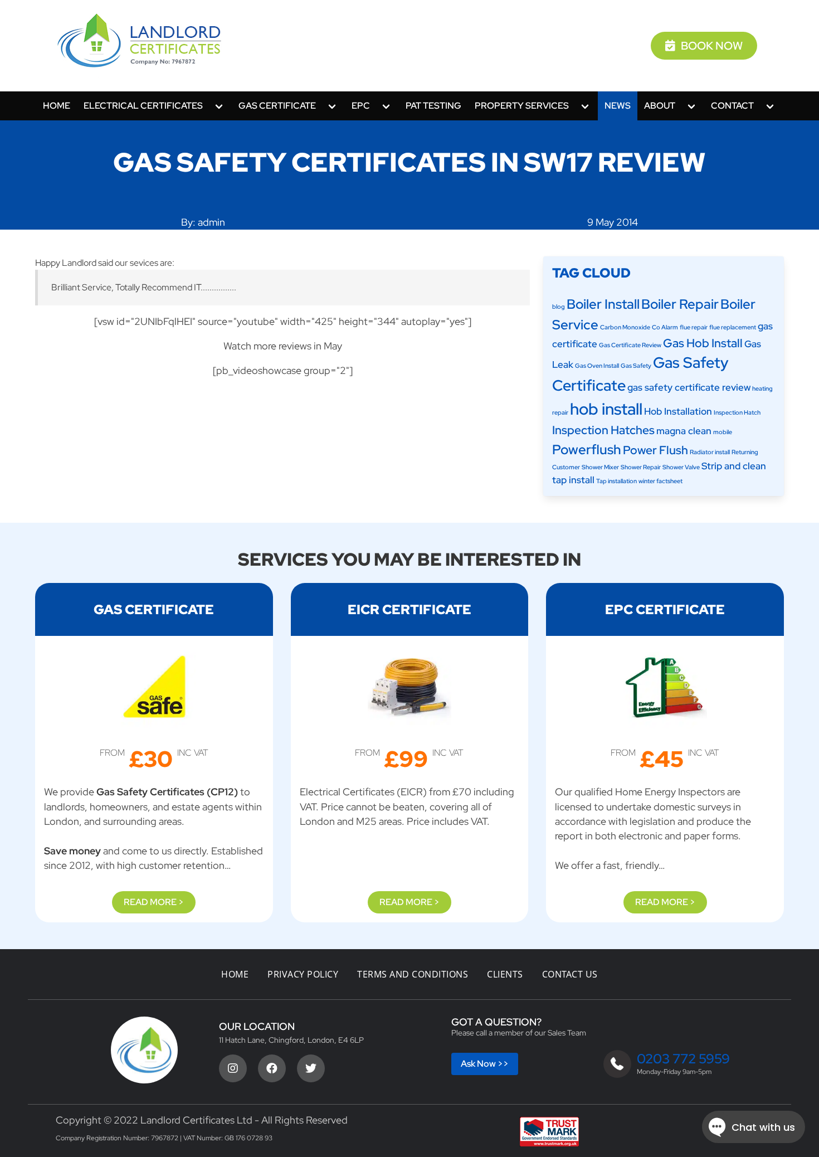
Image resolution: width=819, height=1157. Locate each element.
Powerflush (586, 449)
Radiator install (710, 452)
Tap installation (616, 481)
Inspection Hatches (603, 429)
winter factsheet (660, 481)
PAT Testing (433, 105)
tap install (573, 480)
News (617, 105)
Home (56, 105)
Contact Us (570, 974)
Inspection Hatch (737, 412)
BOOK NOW (712, 45)
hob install (606, 409)
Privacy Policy (302, 974)
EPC (361, 105)
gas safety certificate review (688, 387)
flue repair (694, 327)
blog (558, 306)
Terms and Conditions (412, 974)
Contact (732, 105)
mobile (722, 432)
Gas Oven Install (597, 366)
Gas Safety (636, 366)
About (659, 105)
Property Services (522, 105)
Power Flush (655, 450)
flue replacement (732, 327)
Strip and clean (733, 466)
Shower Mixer (600, 467)
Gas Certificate (277, 105)
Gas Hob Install (703, 343)
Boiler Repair (680, 304)
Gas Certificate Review (630, 345)
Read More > (154, 902)
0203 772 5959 (683, 1058)
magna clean (683, 431)
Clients (505, 974)
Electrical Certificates (143, 105)
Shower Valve (681, 467)
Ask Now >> (485, 1064)
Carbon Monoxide (625, 327)
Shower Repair (641, 467)
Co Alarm (665, 327)
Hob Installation (678, 411)
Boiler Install (603, 304)
